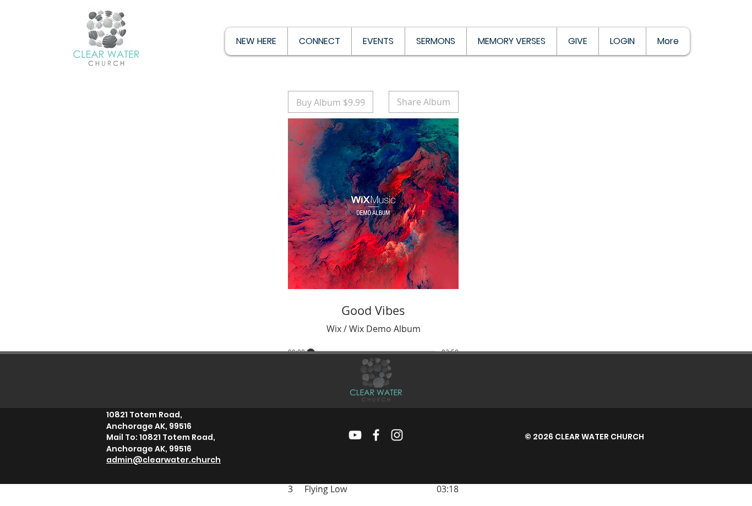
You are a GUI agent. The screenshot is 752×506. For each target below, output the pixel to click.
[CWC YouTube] (355, 435)
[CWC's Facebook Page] (376, 435)
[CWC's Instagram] (397, 435)
